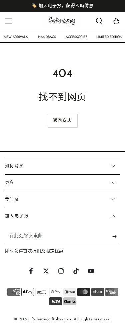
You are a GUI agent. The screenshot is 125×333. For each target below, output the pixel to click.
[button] (99, 21)
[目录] (8, 21)
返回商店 (62, 121)
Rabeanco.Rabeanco (51, 319)
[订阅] (116, 236)
